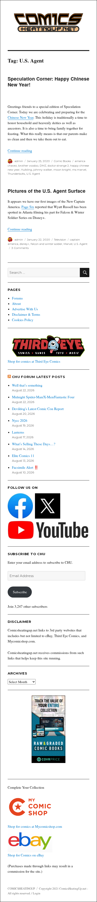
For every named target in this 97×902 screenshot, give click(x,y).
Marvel (68, 244)
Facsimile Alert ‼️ (25, 467)
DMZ (43, 165)
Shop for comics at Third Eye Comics (34, 361)
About (16, 303)
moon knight (62, 169)
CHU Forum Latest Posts (38, 377)
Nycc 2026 (19, 420)
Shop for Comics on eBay (26, 855)
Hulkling (26, 169)
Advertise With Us (25, 309)
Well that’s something (27, 385)
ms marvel (79, 169)
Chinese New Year (20, 117)
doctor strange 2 (58, 165)
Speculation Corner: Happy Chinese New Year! (48, 81)
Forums (17, 298)
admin (18, 161)
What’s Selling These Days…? (33, 444)
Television (60, 239)
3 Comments (20, 248)
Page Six (27, 206)
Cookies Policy (22, 320)
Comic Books (62, 161)
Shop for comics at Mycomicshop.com (35, 826)
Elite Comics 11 (23, 455)
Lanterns (18, 432)
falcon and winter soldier (46, 244)
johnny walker (42, 169)
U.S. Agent (33, 173)
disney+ (24, 244)
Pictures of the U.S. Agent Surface (46, 191)
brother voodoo (28, 165)
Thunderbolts (16, 173)
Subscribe (20, 592)
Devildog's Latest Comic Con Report (38, 408)
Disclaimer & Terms (26, 314)
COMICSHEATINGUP (21, 888)
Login (36, 893)
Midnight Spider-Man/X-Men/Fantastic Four (43, 397)
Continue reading (20, 150)
